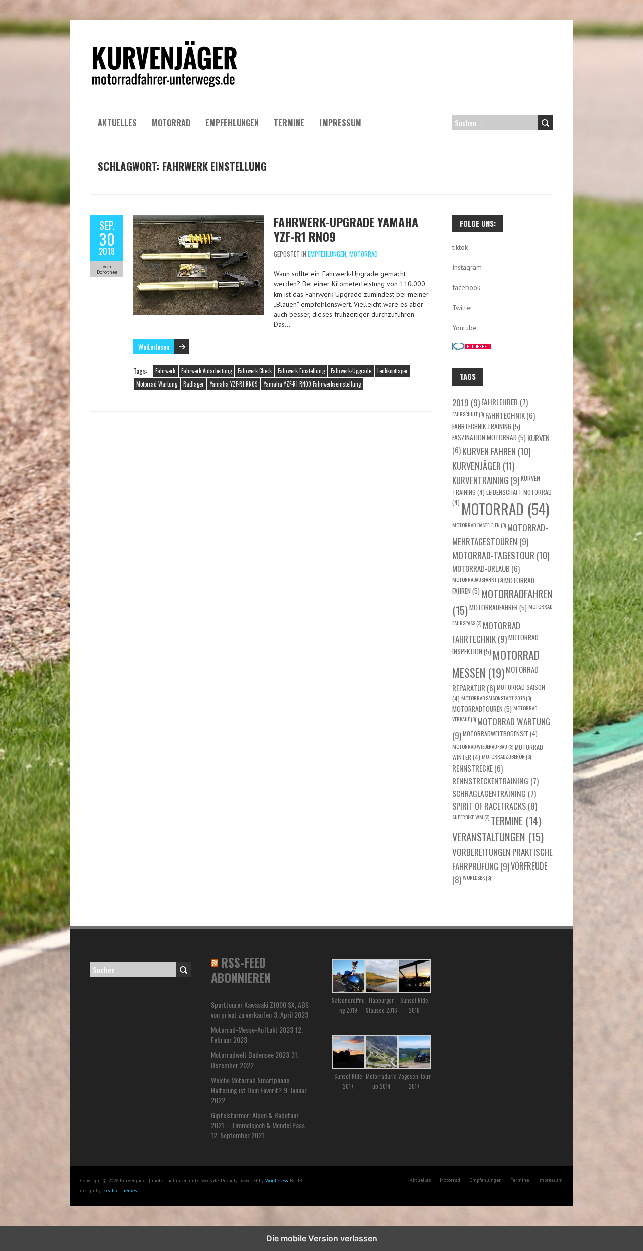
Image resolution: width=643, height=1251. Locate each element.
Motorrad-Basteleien (479, 525)
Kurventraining (485, 480)
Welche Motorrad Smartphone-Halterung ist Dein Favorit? (251, 1085)
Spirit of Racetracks (494, 806)
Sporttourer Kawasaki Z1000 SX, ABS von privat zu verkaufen (260, 1009)
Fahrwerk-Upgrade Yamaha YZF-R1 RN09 (346, 229)
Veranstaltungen (498, 836)
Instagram (467, 267)
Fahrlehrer (504, 401)
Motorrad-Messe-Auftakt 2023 (252, 1029)
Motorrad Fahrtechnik (486, 632)
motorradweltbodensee (500, 733)
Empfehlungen (232, 123)
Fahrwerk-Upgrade (351, 371)
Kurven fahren (496, 451)
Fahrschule (468, 414)
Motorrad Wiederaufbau (482, 746)
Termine (289, 123)
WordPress (276, 1180)
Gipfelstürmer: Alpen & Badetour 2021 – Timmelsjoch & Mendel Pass (258, 1120)
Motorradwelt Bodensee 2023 (250, 1054)
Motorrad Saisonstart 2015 (496, 698)
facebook (466, 287)
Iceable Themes (119, 1190)
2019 (466, 402)
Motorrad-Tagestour (501, 555)
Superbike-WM (470, 817)
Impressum (340, 123)
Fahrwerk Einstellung (301, 371)
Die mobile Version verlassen (321, 1238)
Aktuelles (117, 123)
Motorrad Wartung (156, 384)
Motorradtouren (482, 709)
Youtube (464, 327)
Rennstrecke (477, 768)
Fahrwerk (165, 371)
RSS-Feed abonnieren (241, 969)
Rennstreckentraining (495, 780)
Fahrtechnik (510, 415)
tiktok (460, 247)
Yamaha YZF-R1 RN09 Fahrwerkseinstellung (312, 384)
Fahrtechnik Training (486, 426)
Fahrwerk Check (255, 371)
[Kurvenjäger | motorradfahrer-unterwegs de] (164, 45)
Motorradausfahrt (477, 579)
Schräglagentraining (494, 793)
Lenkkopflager (392, 371)
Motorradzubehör (506, 756)
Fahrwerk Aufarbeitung (206, 371)
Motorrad (171, 123)
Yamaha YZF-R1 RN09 (234, 384)
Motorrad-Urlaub (486, 568)
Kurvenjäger (483, 465)
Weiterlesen (153, 346)
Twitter (462, 307)
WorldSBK (477, 877)
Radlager (193, 384)
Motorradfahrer (498, 607)
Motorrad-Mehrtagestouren (500, 534)
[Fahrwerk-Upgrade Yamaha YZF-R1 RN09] (198, 219)
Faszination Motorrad (489, 437)
